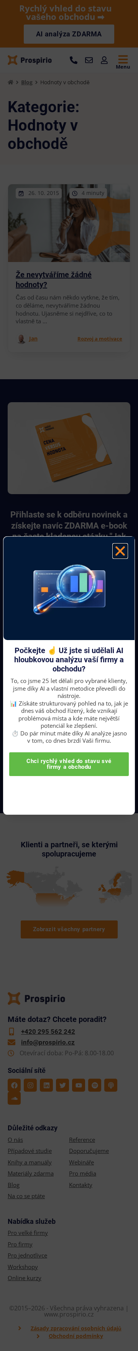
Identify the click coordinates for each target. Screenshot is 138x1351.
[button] (120, 551)
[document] (69, 675)
